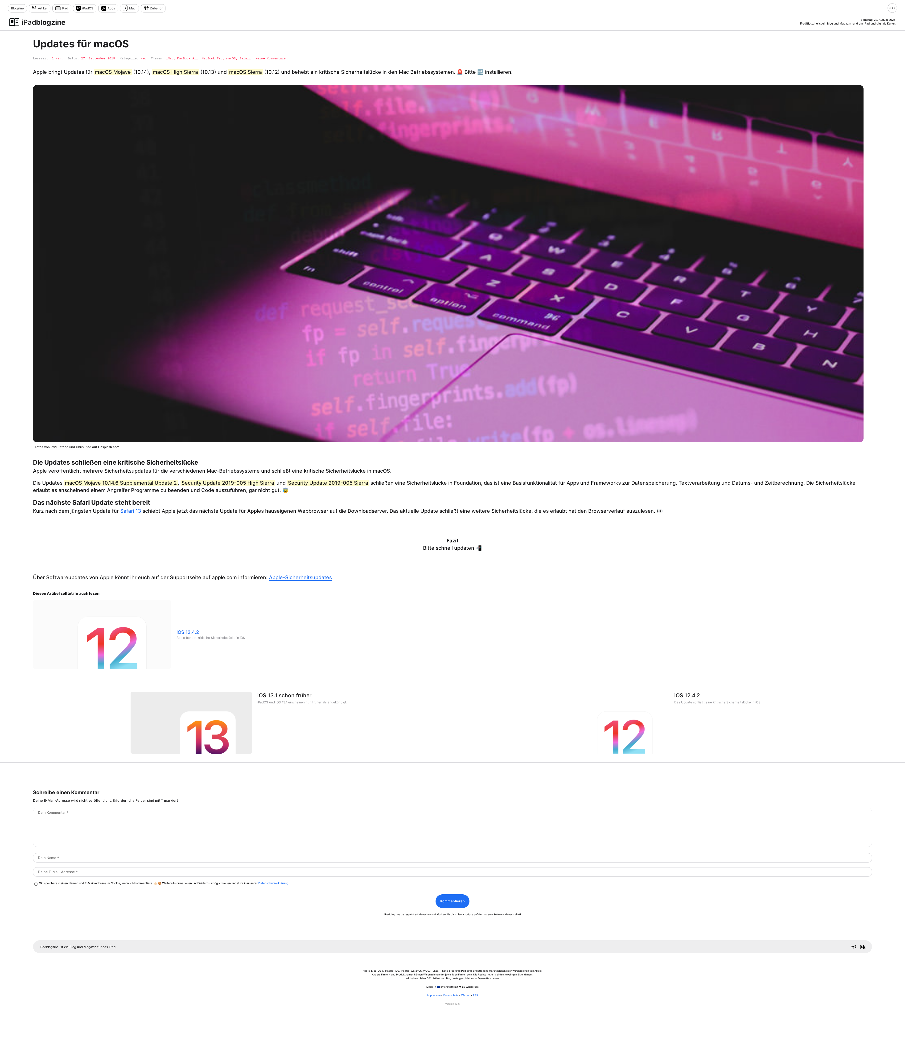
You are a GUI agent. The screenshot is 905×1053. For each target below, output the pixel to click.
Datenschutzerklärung (273, 883)
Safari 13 (130, 511)
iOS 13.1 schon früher (284, 695)
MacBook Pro (212, 58)
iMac (169, 58)
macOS (231, 58)
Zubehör (156, 8)
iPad (65, 8)
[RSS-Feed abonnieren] (852, 947)
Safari (245, 58)
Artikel (42, 8)
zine (17, 8)
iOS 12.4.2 (188, 632)
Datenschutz (450, 995)
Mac (132, 8)
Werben (465, 995)
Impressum (433, 995)
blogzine (44, 22)
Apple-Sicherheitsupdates (300, 577)
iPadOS (87, 8)
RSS (475, 995)
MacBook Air (187, 58)
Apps (111, 8)
